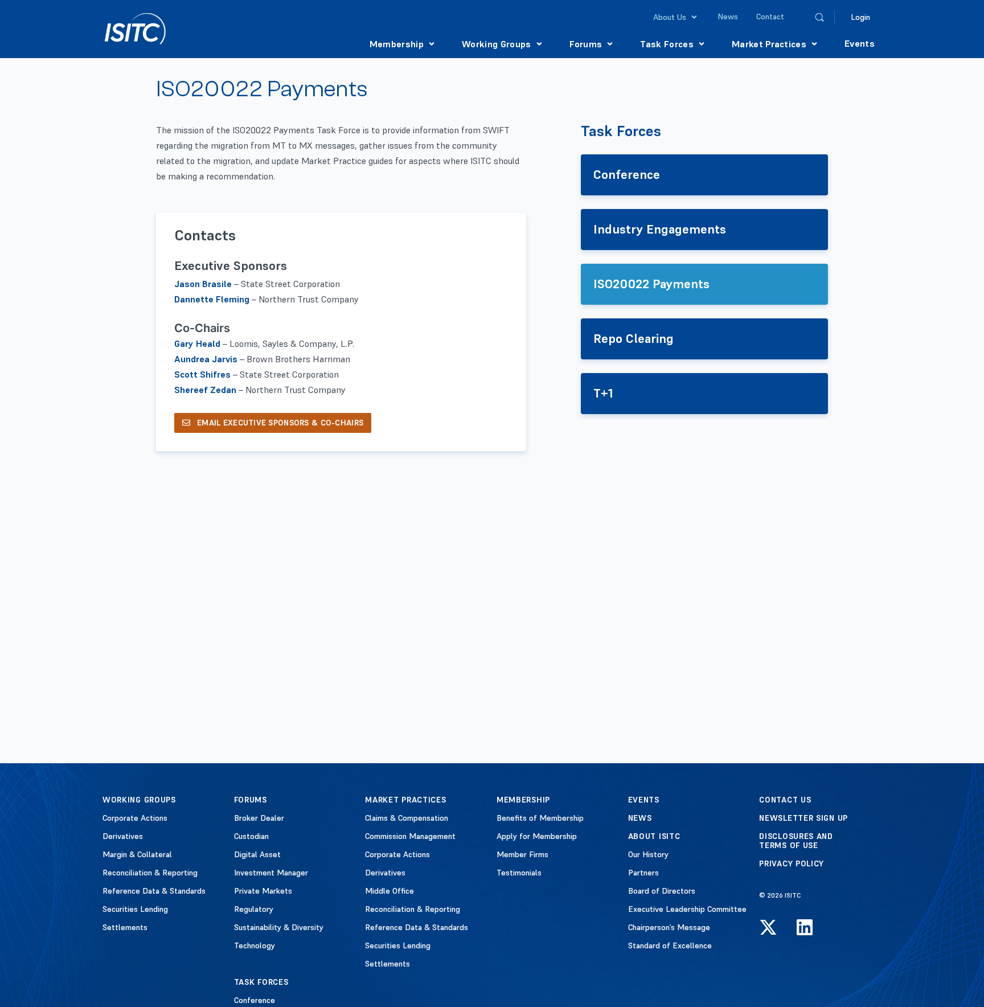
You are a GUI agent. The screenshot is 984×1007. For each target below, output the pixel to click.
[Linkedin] (805, 927)
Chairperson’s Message (669, 927)
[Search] (819, 17)
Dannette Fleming (211, 299)
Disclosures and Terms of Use (796, 840)
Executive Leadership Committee (687, 909)
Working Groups (139, 800)
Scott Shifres (202, 374)
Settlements (124, 927)
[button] (676, 17)
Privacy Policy (791, 863)
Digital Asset (257, 854)
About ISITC (654, 836)
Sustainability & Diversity (278, 927)
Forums (250, 800)
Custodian (251, 836)
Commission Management (410, 836)
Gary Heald (197, 343)
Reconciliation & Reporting (150, 872)
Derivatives (122, 836)
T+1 (603, 393)
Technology (254, 945)
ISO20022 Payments (651, 284)
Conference (626, 174)
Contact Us (785, 800)
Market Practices (405, 800)
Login (860, 17)
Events (643, 800)
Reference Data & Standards (154, 891)
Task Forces (621, 131)
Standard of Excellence (670, 945)
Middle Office (389, 891)
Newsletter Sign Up (803, 818)
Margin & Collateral (137, 854)
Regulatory (253, 909)
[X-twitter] (768, 927)
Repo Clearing (633, 338)
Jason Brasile (203, 283)
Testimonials (519, 872)
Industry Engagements (659, 229)
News (640, 818)
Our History (648, 854)
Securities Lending (135, 909)
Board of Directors (661, 891)
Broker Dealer (259, 818)
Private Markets (263, 891)
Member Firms (522, 854)
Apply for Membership (537, 836)
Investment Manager (271, 872)
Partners (643, 872)
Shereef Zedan (205, 389)
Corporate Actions (134, 818)
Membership (523, 800)
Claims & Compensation (406, 818)
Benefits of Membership (540, 818)
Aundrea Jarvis (205, 359)
